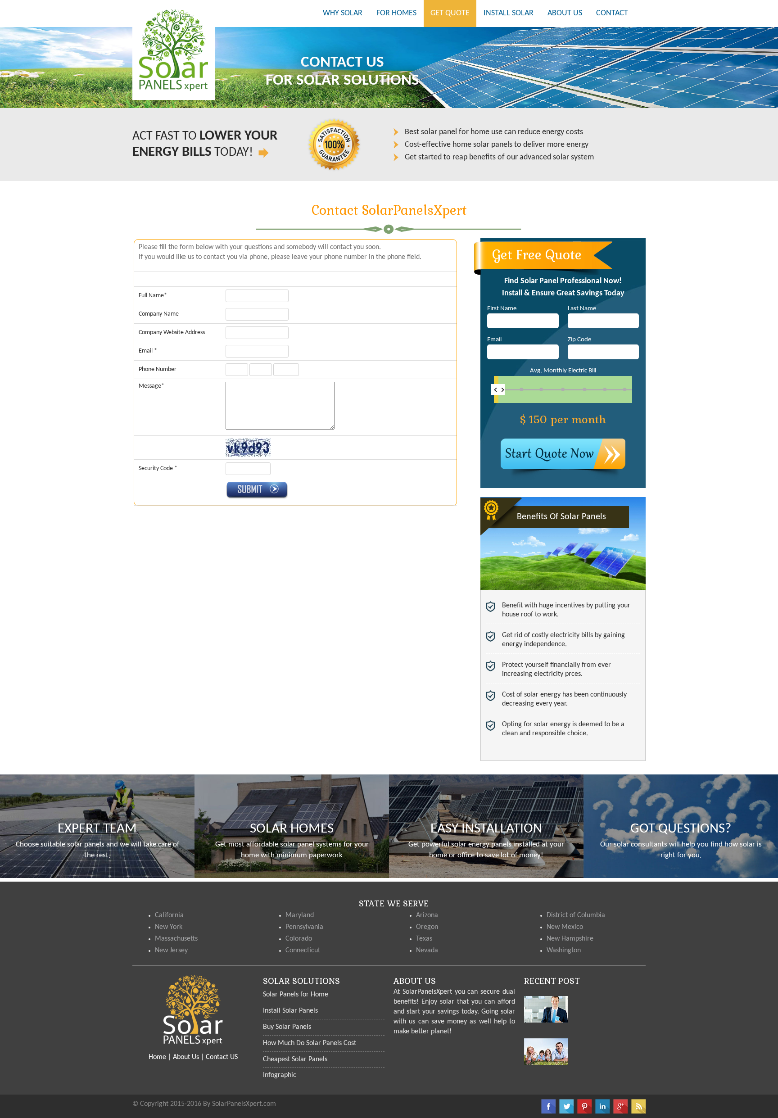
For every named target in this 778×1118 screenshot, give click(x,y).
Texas (424, 938)
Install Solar (509, 13)
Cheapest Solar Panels (295, 1059)
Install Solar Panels (290, 1010)
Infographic (279, 1075)
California (169, 915)
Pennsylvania (304, 927)
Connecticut (302, 950)
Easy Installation (486, 829)
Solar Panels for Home (295, 994)
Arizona (427, 915)
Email (494, 339)
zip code (579, 339)
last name (582, 308)
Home (157, 1057)
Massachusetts (176, 938)
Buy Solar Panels (287, 1027)
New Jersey (171, 950)
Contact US (222, 1057)
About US (564, 13)
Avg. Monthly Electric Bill (563, 370)
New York (168, 927)
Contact (612, 13)
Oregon (427, 927)
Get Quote (450, 13)
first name (501, 308)
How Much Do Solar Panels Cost (309, 1043)
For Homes (396, 13)
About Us (186, 1057)
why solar (346, 13)
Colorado (298, 938)
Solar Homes (292, 829)
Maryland (299, 915)
